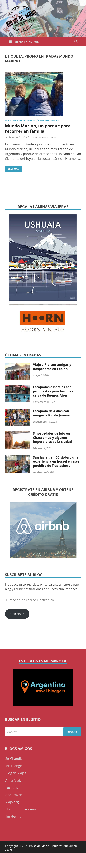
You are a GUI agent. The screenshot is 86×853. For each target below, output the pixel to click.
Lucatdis (11, 787)
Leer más (12, 168)
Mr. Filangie (14, 766)
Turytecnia (13, 816)
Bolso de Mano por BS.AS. (20, 120)
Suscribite (17, 614)
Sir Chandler (14, 758)
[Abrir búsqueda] (76, 41)
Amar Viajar (14, 780)
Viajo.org (12, 802)
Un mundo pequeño (20, 809)
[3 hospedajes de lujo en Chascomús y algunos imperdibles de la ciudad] (17, 434)
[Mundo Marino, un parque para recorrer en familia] (43, 94)
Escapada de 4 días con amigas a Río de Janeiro (51, 413)
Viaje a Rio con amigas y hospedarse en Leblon (52, 366)
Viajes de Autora (48, 120)
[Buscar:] (43, 731)
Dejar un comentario (44, 137)
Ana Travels (14, 795)
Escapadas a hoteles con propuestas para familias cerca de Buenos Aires (53, 391)
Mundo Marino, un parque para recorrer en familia (38, 128)
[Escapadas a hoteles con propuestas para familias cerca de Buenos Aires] (17, 387)
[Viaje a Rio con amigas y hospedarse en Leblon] (17, 365)
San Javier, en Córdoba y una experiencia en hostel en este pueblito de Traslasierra (56, 461)
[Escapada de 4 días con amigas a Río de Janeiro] (17, 411)
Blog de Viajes (15, 773)
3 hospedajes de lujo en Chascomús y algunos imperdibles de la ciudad (52, 437)
